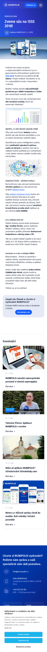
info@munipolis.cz (20, 572)
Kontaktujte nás (23, 312)
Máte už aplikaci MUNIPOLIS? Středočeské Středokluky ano (21, 470)
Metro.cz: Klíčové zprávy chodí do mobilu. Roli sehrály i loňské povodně (22, 516)
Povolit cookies (23, 634)
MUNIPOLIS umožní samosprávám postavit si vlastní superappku (22, 380)
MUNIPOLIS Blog (11, 16)
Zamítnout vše (23, 640)
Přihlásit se (30, 5)
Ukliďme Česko (18, 190)
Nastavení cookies (23, 647)
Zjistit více (8, 628)
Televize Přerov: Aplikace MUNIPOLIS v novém (18, 425)
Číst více (9, 386)
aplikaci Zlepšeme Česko (20, 194)
